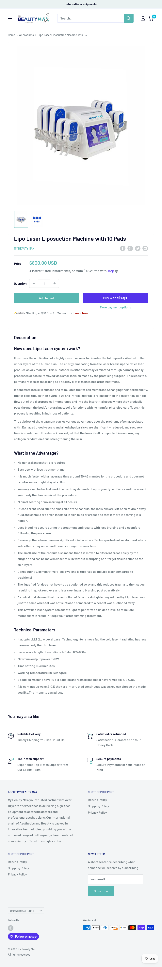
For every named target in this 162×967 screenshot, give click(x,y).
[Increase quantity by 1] (54, 283)
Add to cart (46, 298)
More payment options (115, 307)
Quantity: (20, 283)
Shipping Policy (98, 806)
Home (11, 35)
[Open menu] (10, 18)
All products (26, 35)
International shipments (81, 4)
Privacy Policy (97, 812)
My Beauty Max (24, 248)
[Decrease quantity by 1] (33, 283)
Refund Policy (97, 799)
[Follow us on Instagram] (10, 928)
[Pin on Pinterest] (130, 248)
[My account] (143, 18)
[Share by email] (145, 248)
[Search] (129, 18)
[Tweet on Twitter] (137, 248)
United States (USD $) (22, 910)
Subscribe (101, 891)
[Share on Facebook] (122, 248)
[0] (150, 18)
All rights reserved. (19, 954)
